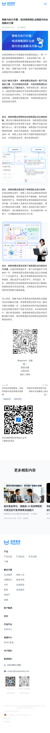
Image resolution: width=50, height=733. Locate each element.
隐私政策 (7, 721)
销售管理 (17, 399)
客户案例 (8, 608)
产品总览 (8, 556)
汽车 (6, 585)
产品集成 (20, 556)
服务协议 (7, 718)
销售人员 (20, 575)
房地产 (7, 595)
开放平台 (8, 624)
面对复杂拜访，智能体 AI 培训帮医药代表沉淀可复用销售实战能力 (23, 508)
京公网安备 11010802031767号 (19, 715)
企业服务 (8, 575)
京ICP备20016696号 (12, 711)
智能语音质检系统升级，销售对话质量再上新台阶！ (37, 391)
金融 (6, 600)
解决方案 (8, 570)
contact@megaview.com (18, 671)
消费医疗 (8, 580)
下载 (6, 561)
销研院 (23, 27)
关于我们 (8, 651)
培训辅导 (20, 590)
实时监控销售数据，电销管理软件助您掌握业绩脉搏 (12, 391)
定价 (6, 616)
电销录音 (7, 399)
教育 (6, 590)
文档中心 (8, 629)
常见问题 (32, 556)
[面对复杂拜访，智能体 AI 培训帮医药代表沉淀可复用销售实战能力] (24, 494)
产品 (6, 551)
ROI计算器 (9, 642)
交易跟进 (20, 585)
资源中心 (8, 637)
